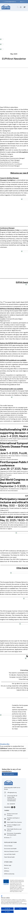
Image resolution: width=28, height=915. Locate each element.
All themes (7, 837)
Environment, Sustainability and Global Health (14, 834)
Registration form (5, 321)
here (9, 131)
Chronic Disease (8, 845)
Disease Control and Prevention (12, 814)
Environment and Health (10, 848)
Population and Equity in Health (13, 818)
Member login (7, 865)
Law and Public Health (9, 854)
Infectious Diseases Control (11, 851)
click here (16, 748)
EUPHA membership (9, 874)
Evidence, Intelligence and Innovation (13, 825)
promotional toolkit (9, 391)
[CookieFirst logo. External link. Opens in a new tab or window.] (1, 896)
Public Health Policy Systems (14, 822)
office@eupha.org (11, 792)
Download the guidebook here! (10, 385)
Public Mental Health (9, 857)
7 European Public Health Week (13, 302)
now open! (13, 557)
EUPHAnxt (6, 871)
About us (6, 868)
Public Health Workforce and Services (14, 829)
